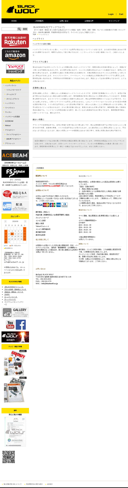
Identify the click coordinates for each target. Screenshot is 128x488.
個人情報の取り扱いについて (13, 484)
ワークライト (10, 108)
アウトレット (10, 143)
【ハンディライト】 (11, 297)
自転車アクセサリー (13, 139)
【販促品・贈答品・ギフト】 (14, 292)
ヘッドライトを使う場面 (42, 44)
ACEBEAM (9, 121)
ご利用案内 (39, 21)
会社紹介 (50, 484)
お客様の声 (89, 21)
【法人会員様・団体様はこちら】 (15, 289)
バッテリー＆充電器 (12, 117)
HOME (14, 21)
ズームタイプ (11, 94)
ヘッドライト (10, 103)
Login (111, 14)
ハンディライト (10, 85)
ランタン (8, 112)
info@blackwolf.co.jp (49, 284)
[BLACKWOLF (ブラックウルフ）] (21, 18)
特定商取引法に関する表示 (34, 484)
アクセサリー (10, 130)
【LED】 (7, 294)
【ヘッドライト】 (10, 299)
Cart (121, 14)
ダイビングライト (12, 99)
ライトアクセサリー (13, 134)
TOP (34, 34)
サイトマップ (114, 21)
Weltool (7, 125)
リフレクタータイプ (13, 90)
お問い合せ (64, 21)
